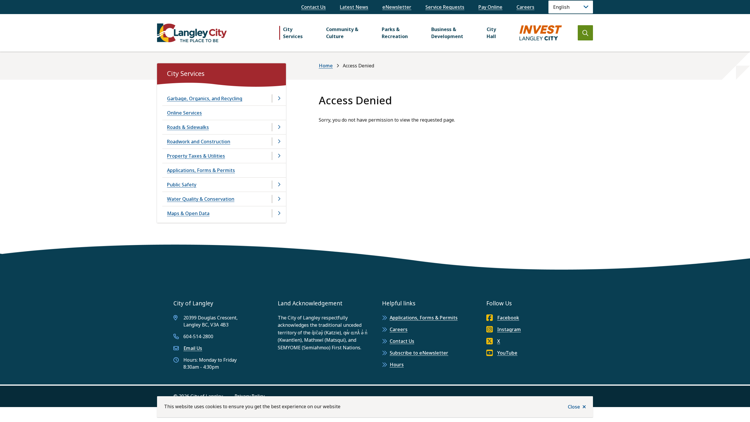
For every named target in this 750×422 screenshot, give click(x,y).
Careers (525, 7)
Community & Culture (342, 33)
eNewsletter (396, 7)
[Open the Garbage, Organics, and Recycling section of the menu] (278, 98)
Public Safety (181, 184)
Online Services (184, 113)
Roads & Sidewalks (188, 127)
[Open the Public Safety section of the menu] (278, 184)
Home (326, 65)
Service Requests (444, 7)
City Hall (491, 33)
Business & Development (447, 33)
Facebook (508, 317)
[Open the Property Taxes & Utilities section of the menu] (278, 155)
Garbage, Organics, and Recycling (204, 98)
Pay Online (490, 7)
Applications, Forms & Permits (201, 170)
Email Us (192, 348)
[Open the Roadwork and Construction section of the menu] (278, 141)
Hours (397, 364)
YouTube (507, 353)
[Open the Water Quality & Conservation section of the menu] (278, 199)
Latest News (354, 7)
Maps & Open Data (188, 213)
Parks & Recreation (395, 33)
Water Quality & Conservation (200, 199)
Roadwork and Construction (198, 141)
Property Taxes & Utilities (196, 156)
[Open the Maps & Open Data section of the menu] (278, 213)
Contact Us (313, 7)
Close (574, 406)
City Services (293, 33)
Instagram (509, 329)
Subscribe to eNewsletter (419, 353)
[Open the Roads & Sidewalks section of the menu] (278, 127)
